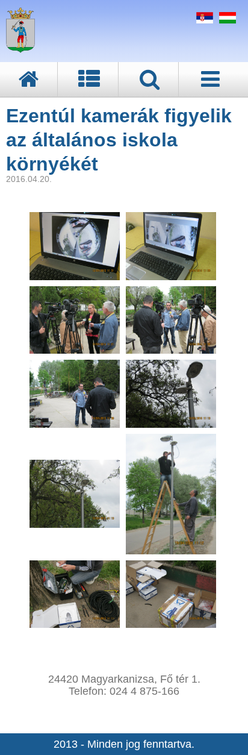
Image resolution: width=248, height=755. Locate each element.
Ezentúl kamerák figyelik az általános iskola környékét (119, 140)
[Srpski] (203, 20)
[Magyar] (226, 20)
